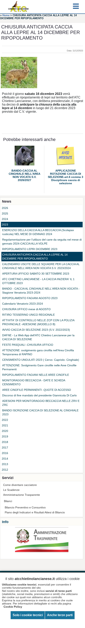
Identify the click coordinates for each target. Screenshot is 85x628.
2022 (5, 419)
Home (5, 15)
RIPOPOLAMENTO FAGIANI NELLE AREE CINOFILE (35, 374)
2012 (5, 469)
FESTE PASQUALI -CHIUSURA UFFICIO (27, 344)
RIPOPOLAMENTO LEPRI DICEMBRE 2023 (29, 249)
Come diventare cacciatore (20, 484)
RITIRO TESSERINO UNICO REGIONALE (28, 314)
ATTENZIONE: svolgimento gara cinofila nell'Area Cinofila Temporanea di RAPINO (38, 352)
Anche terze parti (60, 615)
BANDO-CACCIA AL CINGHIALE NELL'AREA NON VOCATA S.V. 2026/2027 (24, 175)
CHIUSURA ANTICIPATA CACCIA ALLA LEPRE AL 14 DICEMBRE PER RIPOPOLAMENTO (35, 256)
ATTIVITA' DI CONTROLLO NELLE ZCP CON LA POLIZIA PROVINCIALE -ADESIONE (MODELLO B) (38, 322)
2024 (5, 219)
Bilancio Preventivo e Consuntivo (25, 507)
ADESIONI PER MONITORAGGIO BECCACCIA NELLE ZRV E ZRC (40, 402)
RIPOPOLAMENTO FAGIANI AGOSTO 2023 (30, 298)
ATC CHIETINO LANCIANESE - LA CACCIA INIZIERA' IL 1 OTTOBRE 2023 (38, 281)
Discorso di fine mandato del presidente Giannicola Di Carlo (39, 395)
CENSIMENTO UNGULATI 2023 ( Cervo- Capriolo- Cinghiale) (40, 359)
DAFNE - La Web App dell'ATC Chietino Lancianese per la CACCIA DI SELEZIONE (38, 337)
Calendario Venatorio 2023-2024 (22, 303)
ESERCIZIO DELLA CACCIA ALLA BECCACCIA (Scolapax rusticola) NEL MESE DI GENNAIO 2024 (38, 232)
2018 (5, 442)
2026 (5, 208)
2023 (5, 224)
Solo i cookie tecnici (28, 615)
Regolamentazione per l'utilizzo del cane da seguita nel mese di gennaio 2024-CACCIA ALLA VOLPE (42, 241)
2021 (5, 425)
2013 (5, 464)
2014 (5, 458)
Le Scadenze (11, 489)
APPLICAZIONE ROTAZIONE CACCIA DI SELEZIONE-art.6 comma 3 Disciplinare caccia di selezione (65, 177)
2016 (5, 453)
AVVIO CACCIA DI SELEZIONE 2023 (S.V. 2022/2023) (36, 329)
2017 (5, 447)
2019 (5, 436)
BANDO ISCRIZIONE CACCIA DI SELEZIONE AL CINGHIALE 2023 (40, 412)
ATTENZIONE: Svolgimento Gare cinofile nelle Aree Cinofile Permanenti (39, 367)
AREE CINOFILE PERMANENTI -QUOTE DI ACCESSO (36, 389)
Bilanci (8, 501)
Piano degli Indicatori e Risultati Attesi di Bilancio (35, 512)
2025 (5, 213)
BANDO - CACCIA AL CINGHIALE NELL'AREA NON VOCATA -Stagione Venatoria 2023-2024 (40, 290)
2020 (5, 431)
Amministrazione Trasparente (21, 494)
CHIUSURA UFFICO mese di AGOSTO (26, 309)
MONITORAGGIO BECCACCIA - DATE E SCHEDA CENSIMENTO (33, 382)
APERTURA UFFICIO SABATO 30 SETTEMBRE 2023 (35, 273)
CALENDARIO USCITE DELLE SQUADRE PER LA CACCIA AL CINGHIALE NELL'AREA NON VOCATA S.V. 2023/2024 (40, 266)
